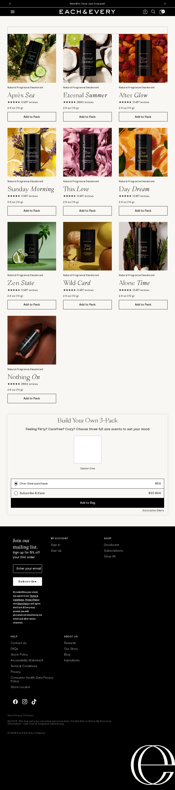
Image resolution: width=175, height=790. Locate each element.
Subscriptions (113, 550)
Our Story (71, 648)
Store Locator (21, 687)
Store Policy (23, 603)
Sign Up (56, 550)
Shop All (109, 556)
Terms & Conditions (24, 666)
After (133, 95)
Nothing (23, 377)
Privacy (15, 671)
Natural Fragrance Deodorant (25, 87)
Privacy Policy (32, 600)
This (76, 189)
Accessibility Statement (27, 660)
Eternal (85, 95)
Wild (76, 283)
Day (134, 189)
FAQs (14, 648)
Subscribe (27, 581)
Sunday (30, 189)
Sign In (55, 544)
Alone (134, 283)
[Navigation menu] (11, 11)
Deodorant (111, 544)
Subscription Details (153, 510)
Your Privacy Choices (20, 715)
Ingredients (72, 660)
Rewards (70, 643)
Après (21, 95)
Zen (20, 283)
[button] (160, 12)
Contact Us (18, 643)
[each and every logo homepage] (87, 12)
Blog (67, 654)
